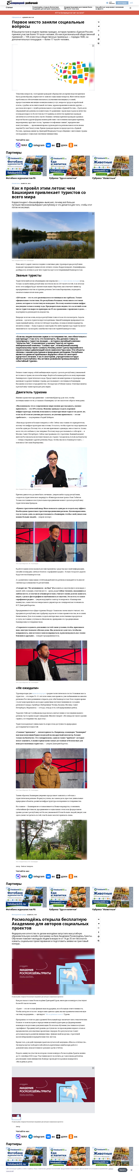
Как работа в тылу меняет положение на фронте (110, 8)
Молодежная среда (19, 915)
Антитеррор (122, 3)
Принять (122, 1170)
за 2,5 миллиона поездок (69, 281)
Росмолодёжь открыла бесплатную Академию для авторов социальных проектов (46, 8)
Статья (9, 7)
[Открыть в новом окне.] (21, 145)
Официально (16, 17)
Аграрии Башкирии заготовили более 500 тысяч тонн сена (78, 8)
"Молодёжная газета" (54, 1014)
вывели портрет (39, 693)
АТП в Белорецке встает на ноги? (69, 13)
